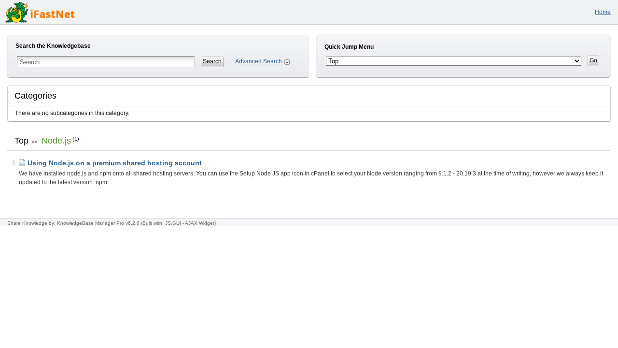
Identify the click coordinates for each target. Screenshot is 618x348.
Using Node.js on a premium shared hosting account (115, 163)
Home (603, 12)
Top (21, 140)
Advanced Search (258, 61)
